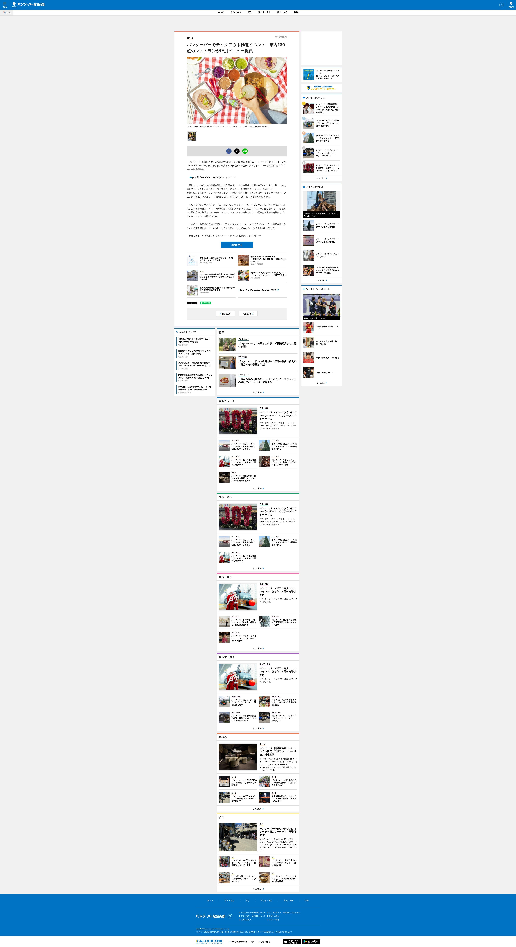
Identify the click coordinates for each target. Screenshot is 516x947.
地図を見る (237, 244)
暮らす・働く (264, 12)
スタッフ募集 (274, 920)
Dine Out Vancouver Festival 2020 (258, 290)
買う (250, 12)
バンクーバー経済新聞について (253, 912)
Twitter (501, 5)
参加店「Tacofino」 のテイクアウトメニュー (214, 177)
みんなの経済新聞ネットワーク (209, 942)
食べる (221, 12)
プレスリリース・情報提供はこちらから (284, 912)
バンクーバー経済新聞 (28, 4)
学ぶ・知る (282, 12)
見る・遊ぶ (236, 12)
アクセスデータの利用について (253, 916)
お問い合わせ (274, 916)
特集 (296, 12)
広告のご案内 (246, 920)
